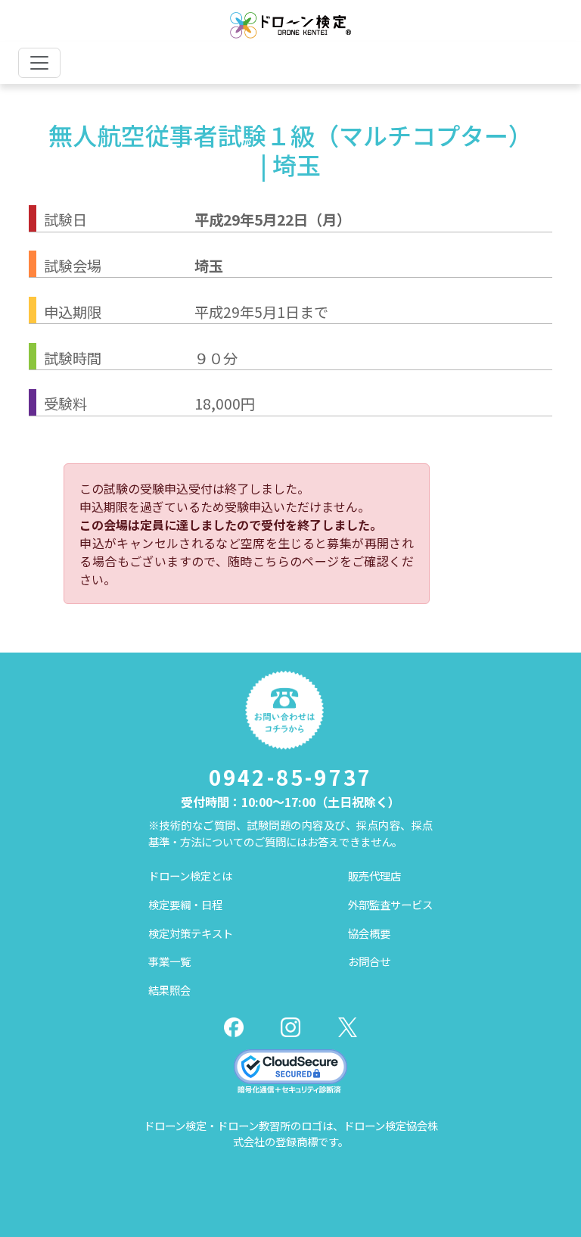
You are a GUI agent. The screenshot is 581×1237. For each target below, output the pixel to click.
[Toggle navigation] (39, 63)
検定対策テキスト (190, 933)
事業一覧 (169, 961)
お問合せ (369, 961)
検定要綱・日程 (185, 904)
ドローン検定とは (190, 875)
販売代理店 (374, 875)
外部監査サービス (390, 904)
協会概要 (369, 933)
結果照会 (169, 990)
